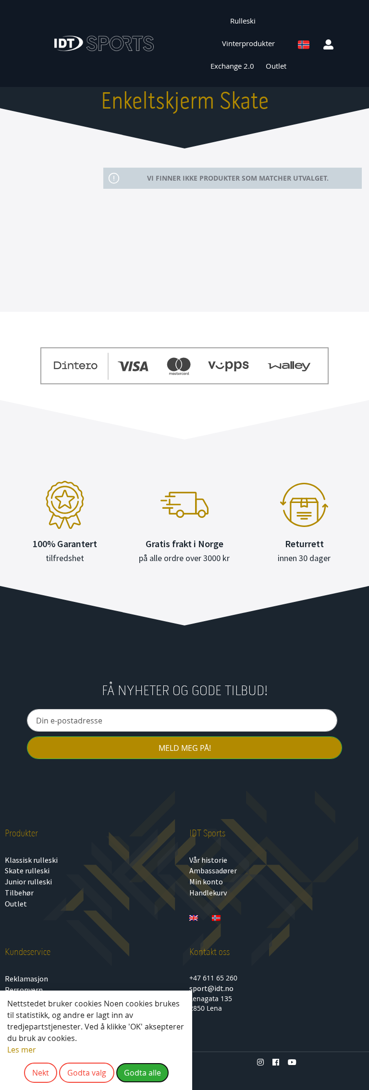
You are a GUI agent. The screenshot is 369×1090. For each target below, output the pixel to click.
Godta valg (86, 1072)
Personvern (24, 989)
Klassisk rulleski (31, 860)
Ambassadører (213, 870)
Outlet (16, 903)
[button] (329, 43)
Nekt (40, 1072)
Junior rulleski (28, 881)
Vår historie (208, 860)
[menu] (249, 43)
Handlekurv (208, 892)
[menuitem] (248, 21)
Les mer (21, 1049)
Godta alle (142, 1072)
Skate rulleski (27, 870)
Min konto (206, 881)
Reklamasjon (26, 978)
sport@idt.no (211, 988)
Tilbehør (19, 892)
